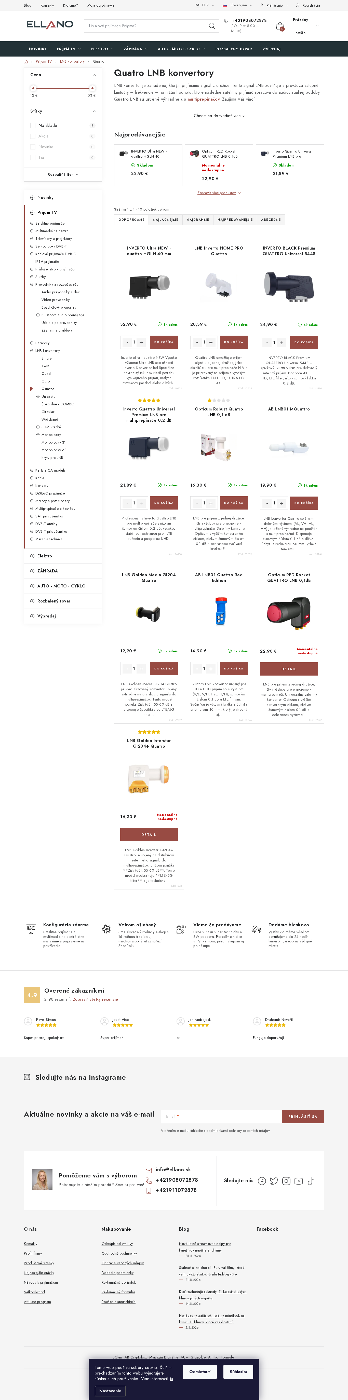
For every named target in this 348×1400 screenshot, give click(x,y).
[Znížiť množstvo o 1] (127, 342)
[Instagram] (286, 1181)
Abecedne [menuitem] (271, 219)
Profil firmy (33, 1253)
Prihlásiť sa (303, 1116)
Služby (40, 276)
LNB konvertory (47, 350)
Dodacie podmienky (118, 1272)
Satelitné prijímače (50, 223)
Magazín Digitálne (163, 1357)
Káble (39, 478)
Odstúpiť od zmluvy (117, 1243)
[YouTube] (299, 1181)
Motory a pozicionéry (52, 500)
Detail (289, 668)
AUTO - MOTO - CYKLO (61, 586)
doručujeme (278, 936)
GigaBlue (198, 1357)
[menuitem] (38, 49)
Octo (46, 381)
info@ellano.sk (173, 1169)
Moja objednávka (101, 5)
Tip (65, 157)
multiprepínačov (204, 99)
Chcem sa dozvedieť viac (217, 116)
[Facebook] (262, 1181)
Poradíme (224, 936)
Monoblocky (51, 434)
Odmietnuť (199, 1372)
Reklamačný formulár (119, 1292)
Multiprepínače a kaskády (55, 508)
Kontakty (47, 5)
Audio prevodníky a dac (61, 292)
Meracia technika (48, 539)
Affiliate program (37, 1301)
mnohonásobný (130, 941)
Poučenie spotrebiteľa (119, 1301)
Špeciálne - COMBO (58, 404)
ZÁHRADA (47, 571)
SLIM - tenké (51, 427)
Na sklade (65, 125)
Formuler (228, 1357)
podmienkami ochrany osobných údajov (238, 1130)
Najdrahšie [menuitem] (198, 219)
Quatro (48, 388)
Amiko (213, 1357)
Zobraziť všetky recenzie (95, 999)
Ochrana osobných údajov (123, 1263)
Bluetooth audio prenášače (63, 315)
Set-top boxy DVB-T (51, 246)
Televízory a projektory (53, 238)
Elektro (44, 556)
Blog (27, 5)
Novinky (45, 197)
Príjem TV (47, 212)
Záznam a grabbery (57, 330)
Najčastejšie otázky (39, 1272)
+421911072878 (176, 1190)
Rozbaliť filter (60, 174)
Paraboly (42, 343)
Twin (45, 365)
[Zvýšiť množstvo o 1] (141, 342)
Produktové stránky (39, 1263)
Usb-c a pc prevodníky (59, 322)
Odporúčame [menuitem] (131, 219)
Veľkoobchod (34, 1292)
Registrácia (311, 5)
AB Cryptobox (136, 1357)
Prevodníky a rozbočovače (56, 284)
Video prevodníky (56, 299)
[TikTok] (311, 1181)
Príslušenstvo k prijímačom (56, 269)
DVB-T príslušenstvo (51, 531)
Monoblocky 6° (54, 449)
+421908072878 (248, 20)
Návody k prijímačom (41, 1282)
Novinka (65, 147)
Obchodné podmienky (119, 1253)
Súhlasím (238, 1372)
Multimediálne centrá (52, 231)
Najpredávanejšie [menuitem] (235, 219)
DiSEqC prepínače (50, 493)
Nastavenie (110, 1391)
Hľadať (212, 26)
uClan (117, 1357)
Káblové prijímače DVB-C (55, 253)
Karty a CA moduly (50, 470)
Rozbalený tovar (54, 601)
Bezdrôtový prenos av (59, 307)
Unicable (48, 396)
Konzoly (41, 485)
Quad (46, 373)
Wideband (50, 419)
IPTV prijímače (47, 261)
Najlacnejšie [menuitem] (165, 219)
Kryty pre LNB (52, 457)
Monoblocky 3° (53, 442)
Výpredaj (46, 616)
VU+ (184, 1357)
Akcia (65, 136)
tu (171, 1379)
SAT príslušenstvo (49, 516)
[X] (274, 1181)
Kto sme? (70, 5)
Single (46, 358)
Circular (48, 411)
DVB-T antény (46, 523)
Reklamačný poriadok (119, 1282)
